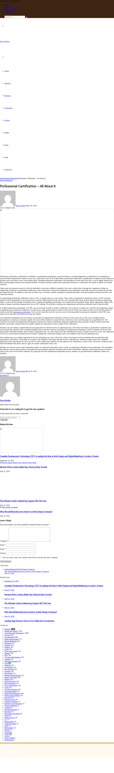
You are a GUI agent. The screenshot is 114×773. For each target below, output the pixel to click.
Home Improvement (11, 639)
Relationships (9, 722)
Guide (6, 649)
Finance (7, 120)
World (6, 734)
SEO (6, 655)
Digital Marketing (11, 178)
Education (8, 643)
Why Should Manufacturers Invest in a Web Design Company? (26, 511)
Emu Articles (20, 206)
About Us (7, 7)
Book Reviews (9, 718)
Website (3, 553)
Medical (7, 679)
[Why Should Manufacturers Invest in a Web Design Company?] (9, 507)
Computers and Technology (14, 633)
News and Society (10, 685)
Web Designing (9, 683)
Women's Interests (10, 706)
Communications (10, 691)
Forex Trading (9, 738)
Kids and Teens (9, 699)
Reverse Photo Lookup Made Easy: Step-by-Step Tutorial (23, 467)
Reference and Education (13, 704)
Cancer (6, 732)
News (6, 145)
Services (7, 635)
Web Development (11, 661)
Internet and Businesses (12, 675)
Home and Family (10, 677)
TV (5, 720)
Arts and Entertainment (12, 657)
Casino (6, 736)
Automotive (8, 667)
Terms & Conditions (11, 9)
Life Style (7, 697)
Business (7, 96)
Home (6, 5)
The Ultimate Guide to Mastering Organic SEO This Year (23, 501)
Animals (7, 708)
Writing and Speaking (12, 695)
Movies (7, 730)
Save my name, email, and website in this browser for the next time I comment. (30, 557)
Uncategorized (9, 637)
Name (3, 545)
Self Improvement (10, 710)
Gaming (7, 659)
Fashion (7, 647)
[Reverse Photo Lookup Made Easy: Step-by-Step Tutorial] (18, 463)
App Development (10, 689)
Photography (8, 728)
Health (6, 133)
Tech (6, 663)
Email (2, 549)
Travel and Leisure (11, 651)
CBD (6, 726)
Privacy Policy (9, 11)
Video (6, 716)
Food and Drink (10, 681)
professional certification (21, 312)
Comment (4, 541)
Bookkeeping (9, 740)
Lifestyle (7, 645)
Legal (6, 687)
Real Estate (8, 673)
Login (6, 157)
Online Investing (10, 724)
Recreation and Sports (12, 714)
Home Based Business (12, 693)
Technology (8, 108)
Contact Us (8, 13)
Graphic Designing (11, 702)
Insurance (7, 712)
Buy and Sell (9, 669)
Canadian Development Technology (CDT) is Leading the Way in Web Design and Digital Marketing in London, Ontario (49, 456)
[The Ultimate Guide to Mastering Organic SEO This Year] (21, 496)
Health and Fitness (10, 631)
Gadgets (7, 671)
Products (7, 665)
